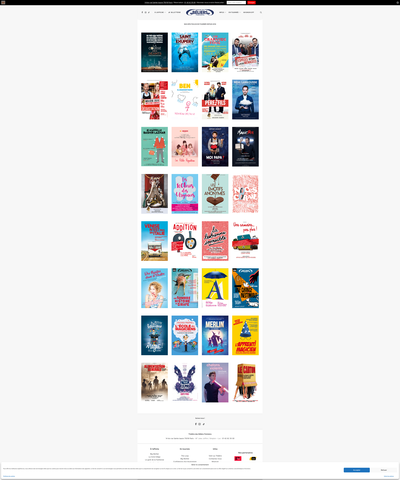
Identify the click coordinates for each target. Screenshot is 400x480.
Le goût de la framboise (154, 460)
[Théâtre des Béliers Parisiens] (200, 12)
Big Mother (154, 454)
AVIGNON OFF (248, 12)
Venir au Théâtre (215, 456)
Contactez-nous (215, 459)
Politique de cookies (9, 476)
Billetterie (176, 12)
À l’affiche (159, 12)
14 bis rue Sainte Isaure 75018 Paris (180, 438)
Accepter (356, 470)
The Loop (185, 456)
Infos (221, 12)
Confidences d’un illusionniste (184, 462)
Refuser (384, 470)
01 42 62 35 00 (228, 438)
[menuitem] (142, 12)
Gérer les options (389, 476)
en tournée (234, 12)
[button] (142, 12)
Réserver (215, 462)
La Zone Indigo (154, 457)
